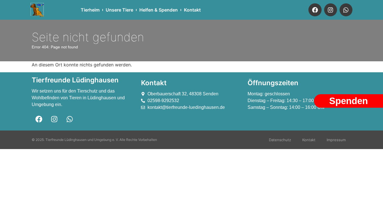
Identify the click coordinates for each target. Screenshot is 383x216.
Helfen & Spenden (158, 10)
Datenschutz (280, 140)
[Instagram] (330, 9)
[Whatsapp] (346, 9)
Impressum (336, 140)
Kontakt (192, 10)
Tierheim (90, 10)
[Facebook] (314, 9)
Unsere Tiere (119, 10)
